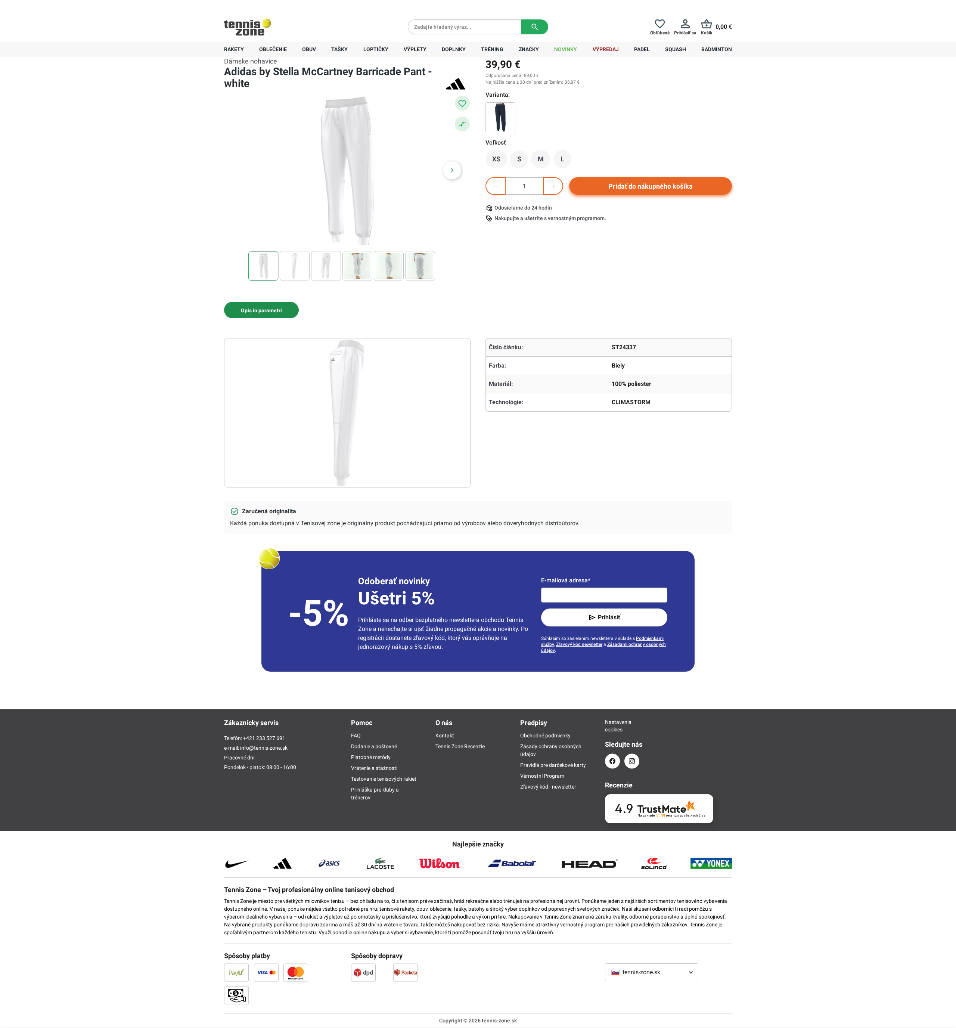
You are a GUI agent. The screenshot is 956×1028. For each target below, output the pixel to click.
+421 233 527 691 (275, 6)
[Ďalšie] (452, 170)
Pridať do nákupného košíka (650, 186)
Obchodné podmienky (545, 736)
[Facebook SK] (612, 761)
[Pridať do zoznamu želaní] (462, 103)
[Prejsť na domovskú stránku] (247, 26)
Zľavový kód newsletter (579, 644)
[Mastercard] (295, 972)
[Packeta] (405, 972)
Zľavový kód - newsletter (548, 787)
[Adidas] (456, 84)
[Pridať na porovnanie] (462, 124)
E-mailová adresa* (565, 580)
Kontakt (444, 736)
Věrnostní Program (542, 776)
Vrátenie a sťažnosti (374, 768)
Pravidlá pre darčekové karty (553, 765)
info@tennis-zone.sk (264, 748)
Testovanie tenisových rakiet (383, 779)
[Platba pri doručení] (236, 995)
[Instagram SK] (631, 761)
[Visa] (266, 972)
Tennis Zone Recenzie (460, 746)
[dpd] (363, 972)
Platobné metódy (371, 757)
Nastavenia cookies (612, 726)
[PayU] (236, 972)
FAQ (356, 736)
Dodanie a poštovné (374, 746)
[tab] (261, 310)
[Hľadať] (534, 26)
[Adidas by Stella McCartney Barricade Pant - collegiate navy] (500, 117)
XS (499, 161)
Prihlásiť (609, 617)
